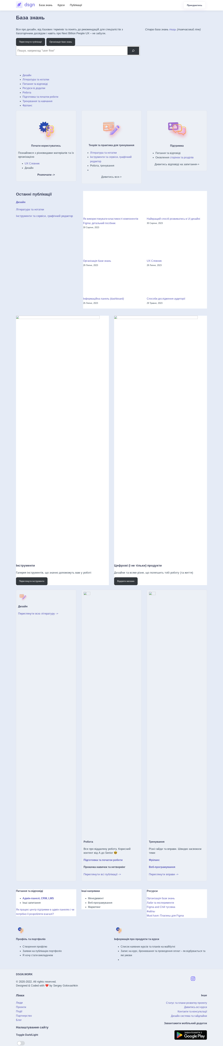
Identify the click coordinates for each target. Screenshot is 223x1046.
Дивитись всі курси (195, 1007)
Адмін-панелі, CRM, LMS (38, 898)
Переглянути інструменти (31, 581)
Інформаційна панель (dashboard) (103, 298)
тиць (172, 29)
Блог (19, 1020)
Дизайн (27, 75)
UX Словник (32, 163)
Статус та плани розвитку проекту (186, 1002)
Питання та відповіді (35, 84)
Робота (27, 92)
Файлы (151, 911)
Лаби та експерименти (160, 902)
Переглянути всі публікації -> (102, 874)
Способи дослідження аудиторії (166, 298)
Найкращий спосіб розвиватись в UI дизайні (173, 218)
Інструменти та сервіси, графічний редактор (44, 216)
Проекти (21, 1007)
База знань (45, 5)
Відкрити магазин (125, 581)
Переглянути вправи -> (163, 874)
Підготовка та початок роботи (40, 96)
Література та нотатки (36, 79)
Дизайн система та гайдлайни (189, 1016)
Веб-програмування (162, 867)
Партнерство (24, 1015)
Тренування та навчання (37, 101)
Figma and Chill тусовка (161, 907)
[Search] (133, 51)
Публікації (76, 5)
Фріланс (27, 105)
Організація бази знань (97, 260)
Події (19, 1011)
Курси (61, 5)
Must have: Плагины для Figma (165, 915)
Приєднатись (194, 5)
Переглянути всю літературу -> (38, 613)
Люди (19, 1002)
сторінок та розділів (182, 157)
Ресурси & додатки (34, 88)
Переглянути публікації (30, 42)
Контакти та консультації (192, 1011)
